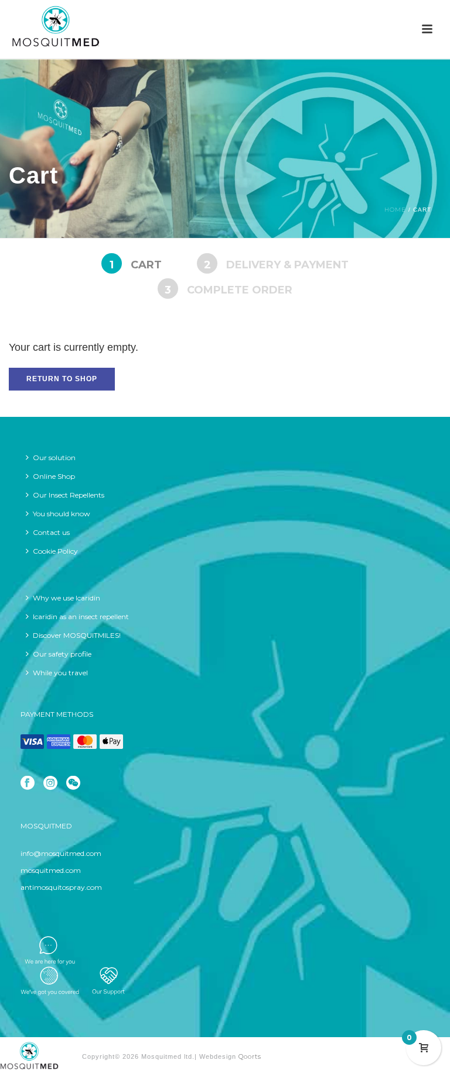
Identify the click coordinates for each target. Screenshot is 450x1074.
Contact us (51, 532)
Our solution (54, 457)
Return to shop (61, 379)
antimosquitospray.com (61, 887)
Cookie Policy (55, 551)
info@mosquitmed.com (61, 853)
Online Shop (54, 476)
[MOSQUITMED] (29, 1055)
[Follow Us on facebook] (28, 783)
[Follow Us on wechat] (73, 783)
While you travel (60, 672)
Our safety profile (62, 654)
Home (395, 209)
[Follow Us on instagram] (50, 783)
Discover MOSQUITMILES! (77, 635)
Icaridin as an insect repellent (81, 616)
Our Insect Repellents (68, 495)
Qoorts (249, 1056)
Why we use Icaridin (66, 597)
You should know (61, 513)
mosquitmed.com (51, 870)
